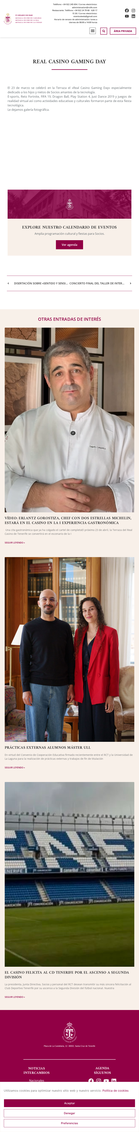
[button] (92, 31)
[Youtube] (127, 16)
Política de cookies (115, 1090)
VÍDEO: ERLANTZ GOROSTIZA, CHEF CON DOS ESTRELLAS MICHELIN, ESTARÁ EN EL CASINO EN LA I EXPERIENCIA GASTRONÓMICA (68, 520)
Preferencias (69, 1123)
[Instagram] (133, 10)
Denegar (69, 1113)
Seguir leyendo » (15, 542)
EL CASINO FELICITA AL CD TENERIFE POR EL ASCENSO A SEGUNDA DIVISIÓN (67, 975)
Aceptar (69, 1103)
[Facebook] (127, 10)
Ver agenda (69, 245)
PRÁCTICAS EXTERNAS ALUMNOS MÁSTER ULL (48, 747)
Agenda (102, 1068)
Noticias (36, 1069)
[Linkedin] (133, 16)
